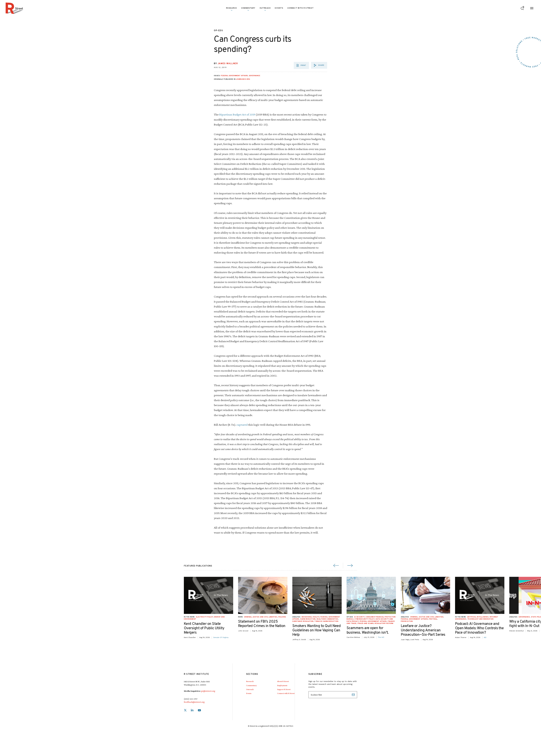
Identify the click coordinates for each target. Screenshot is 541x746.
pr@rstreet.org (208, 691)
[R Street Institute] (14, 8)
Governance (254, 76)
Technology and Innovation (480, 619)
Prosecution (407, 621)
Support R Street (284, 689)
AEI (485, 637)
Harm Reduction (308, 619)
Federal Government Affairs (234, 76)
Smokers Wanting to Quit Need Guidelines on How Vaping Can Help (316, 630)
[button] (319, 65)
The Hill (381, 637)
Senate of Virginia (220, 637)
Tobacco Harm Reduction (326, 621)
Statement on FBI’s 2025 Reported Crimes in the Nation (261, 623)
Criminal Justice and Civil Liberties (260, 617)
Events (279, 8)
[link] (185, 710)
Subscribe (353, 694)
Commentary (251, 685)
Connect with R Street (300, 8)
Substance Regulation (302, 621)
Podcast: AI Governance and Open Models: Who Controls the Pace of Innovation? (479, 628)
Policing (282, 617)
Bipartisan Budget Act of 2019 (237, 114)
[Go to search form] (522, 8)
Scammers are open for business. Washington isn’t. (368, 630)
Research (250, 681)
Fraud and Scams (366, 623)
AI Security (359, 617)
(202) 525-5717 (190, 699)
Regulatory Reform (384, 623)
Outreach (265, 8)
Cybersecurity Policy (364, 619)
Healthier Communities (327, 619)
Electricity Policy (204, 617)
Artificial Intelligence (478, 617)
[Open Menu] (531, 8)
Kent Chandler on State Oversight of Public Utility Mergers (204, 628)
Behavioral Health (310, 617)
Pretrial (433, 619)
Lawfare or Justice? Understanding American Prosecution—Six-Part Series (423, 630)
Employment (282, 685)
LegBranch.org (243, 79)
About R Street (283, 681)
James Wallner (228, 63)
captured (242, 424)
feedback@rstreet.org (194, 702)
